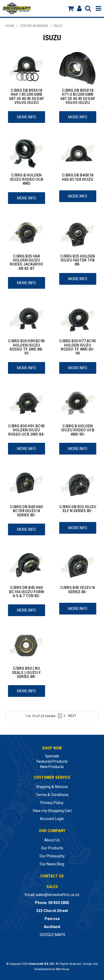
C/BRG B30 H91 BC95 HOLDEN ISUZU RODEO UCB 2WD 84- (26, 430)
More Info (26, 117)
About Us (52, 840)
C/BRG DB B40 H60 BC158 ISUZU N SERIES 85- (26, 511)
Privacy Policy (52, 803)
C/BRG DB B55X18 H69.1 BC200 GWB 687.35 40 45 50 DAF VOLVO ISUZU (26, 96)
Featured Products (52, 761)
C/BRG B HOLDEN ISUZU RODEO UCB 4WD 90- (77, 430)
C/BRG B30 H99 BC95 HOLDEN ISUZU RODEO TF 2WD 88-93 (26, 347)
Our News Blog (52, 864)
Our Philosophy (52, 856)
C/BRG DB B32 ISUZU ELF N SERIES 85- (77, 509)
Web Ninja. (63, 969)
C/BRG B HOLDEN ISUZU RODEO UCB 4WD (26, 179)
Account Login (52, 819)
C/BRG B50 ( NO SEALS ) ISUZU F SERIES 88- (26, 672)
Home (9, 26)
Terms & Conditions (52, 795)
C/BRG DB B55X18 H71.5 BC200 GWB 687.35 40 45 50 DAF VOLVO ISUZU (77, 96)
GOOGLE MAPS (52, 935)
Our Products (52, 848)
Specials (52, 756)
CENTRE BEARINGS (34, 26)
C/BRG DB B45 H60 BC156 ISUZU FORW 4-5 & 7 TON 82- (26, 591)
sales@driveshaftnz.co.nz (57, 895)
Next (72, 716)
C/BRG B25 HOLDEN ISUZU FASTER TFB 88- (77, 260)
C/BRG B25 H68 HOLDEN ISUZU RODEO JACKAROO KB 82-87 (26, 262)
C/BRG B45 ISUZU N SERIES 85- (77, 589)
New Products (52, 767)
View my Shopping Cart (52, 811)
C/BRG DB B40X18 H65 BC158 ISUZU (77, 177)
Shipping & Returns (52, 787)
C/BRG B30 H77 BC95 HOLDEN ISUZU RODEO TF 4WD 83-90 (77, 347)
